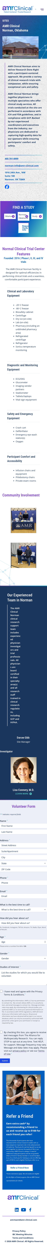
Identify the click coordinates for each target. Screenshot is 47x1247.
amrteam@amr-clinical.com (23, 1220)
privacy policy (20, 1050)
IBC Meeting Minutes (22, 1234)
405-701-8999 (11, 158)
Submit (5, 1061)
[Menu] (42, 9)
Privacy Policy (19, 1231)
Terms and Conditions (23, 1238)
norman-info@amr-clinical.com (22, 165)
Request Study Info (25, 228)
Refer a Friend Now (19, 1167)
